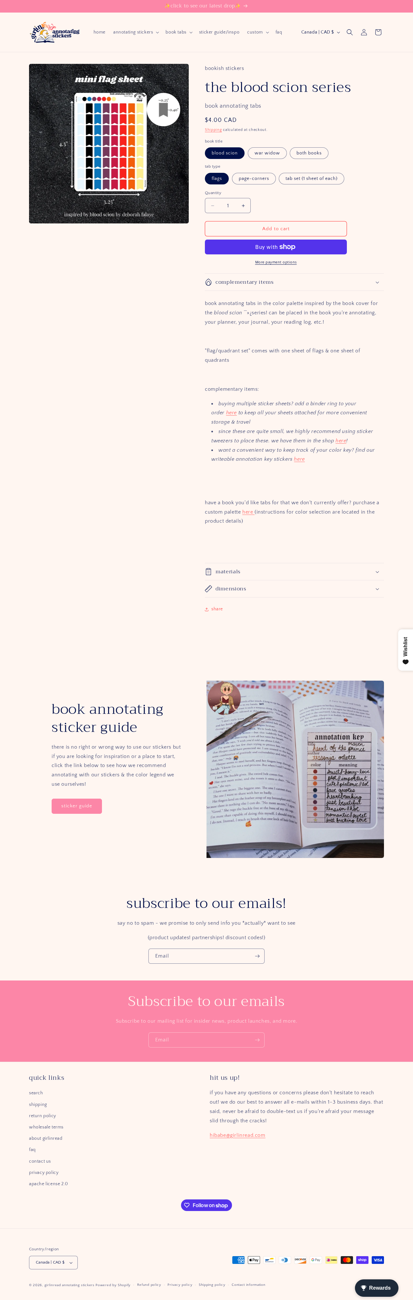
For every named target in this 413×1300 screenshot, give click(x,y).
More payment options (276, 262)
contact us (40, 1161)
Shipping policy (212, 1285)
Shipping (213, 130)
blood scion (225, 153)
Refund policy (149, 1285)
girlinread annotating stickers (70, 1285)
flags (217, 178)
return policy (42, 1115)
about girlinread (46, 1138)
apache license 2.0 (48, 1184)
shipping (38, 1104)
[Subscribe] (257, 956)
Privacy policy (179, 1285)
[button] (135, 32)
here (231, 413)
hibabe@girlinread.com (238, 1135)
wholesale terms (46, 1127)
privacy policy (43, 1172)
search (36, 1093)
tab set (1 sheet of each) (311, 178)
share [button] (217, 609)
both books (309, 153)
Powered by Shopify (113, 1285)
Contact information (248, 1285)
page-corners (254, 178)
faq (32, 1149)
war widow (267, 153)
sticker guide (76, 806)
